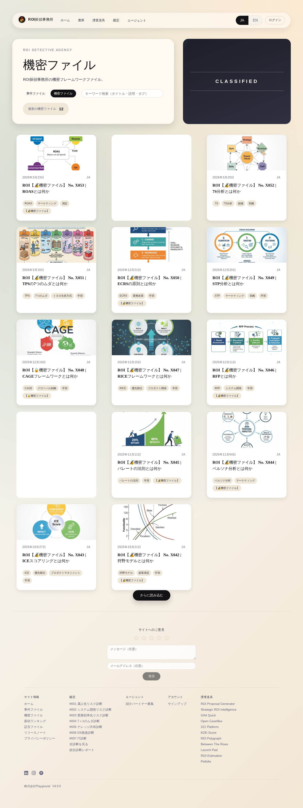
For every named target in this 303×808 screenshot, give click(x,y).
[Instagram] (34, 773)
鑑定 (116, 20)
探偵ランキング (35, 721)
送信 (151, 676)
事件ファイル (35, 93)
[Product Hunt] (41, 773)
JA (242, 20)
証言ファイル (33, 727)
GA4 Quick (208, 715)
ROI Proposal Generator (218, 704)
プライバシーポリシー (39, 738)
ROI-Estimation (211, 755)
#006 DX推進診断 (81, 732)
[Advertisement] (152, 178)
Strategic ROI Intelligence (218, 709)
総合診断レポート (81, 750)
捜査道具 (98, 20)
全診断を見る (78, 744)
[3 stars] (151, 638)
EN (255, 20)
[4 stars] (159, 638)
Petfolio (206, 761)
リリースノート (35, 732)
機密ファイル (63, 93)
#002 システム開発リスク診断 (90, 709)
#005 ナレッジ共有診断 (85, 727)
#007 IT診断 (78, 738)
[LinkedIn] (26, 773)
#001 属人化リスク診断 (85, 704)
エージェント (137, 20)
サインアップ (177, 704)
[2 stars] (143, 638)
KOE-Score (208, 732)
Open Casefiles (211, 721)
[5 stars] (166, 638)
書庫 (81, 20)
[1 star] (136, 638)
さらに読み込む (151, 595)
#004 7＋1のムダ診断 (84, 721)
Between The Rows (214, 744)
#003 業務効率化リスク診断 (88, 715)
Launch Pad (209, 750)
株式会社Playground (37, 786)
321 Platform (210, 727)
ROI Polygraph (211, 738)
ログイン (275, 20)
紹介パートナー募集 (140, 704)
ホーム (65, 20)
